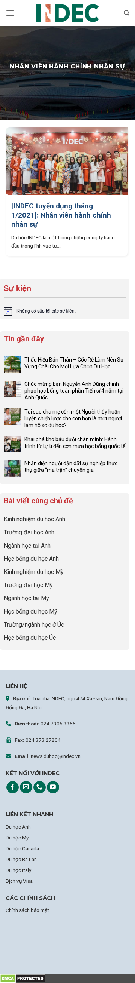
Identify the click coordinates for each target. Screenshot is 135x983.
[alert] (65, 311)
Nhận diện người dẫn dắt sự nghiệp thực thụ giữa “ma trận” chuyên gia (70, 466)
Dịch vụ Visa (19, 881)
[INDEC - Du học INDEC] (67, 13)
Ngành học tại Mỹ (26, 598)
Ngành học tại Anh (27, 545)
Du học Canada (22, 848)
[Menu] (10, 13)
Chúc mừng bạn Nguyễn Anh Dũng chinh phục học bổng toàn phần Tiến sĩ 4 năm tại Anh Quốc (73, 390)
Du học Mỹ (17, 838)
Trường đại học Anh (29, 532)
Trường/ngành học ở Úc (34, 624)
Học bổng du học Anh (31, 558)
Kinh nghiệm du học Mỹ (34, 571)
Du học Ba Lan (21, 859)
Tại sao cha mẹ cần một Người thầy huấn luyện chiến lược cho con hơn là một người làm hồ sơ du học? (73, 418)
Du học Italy (18, 870)
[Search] (126, 13)
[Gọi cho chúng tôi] (39, 787)
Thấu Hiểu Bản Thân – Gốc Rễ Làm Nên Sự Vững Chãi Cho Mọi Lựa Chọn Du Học (74, 363)
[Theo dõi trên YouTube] (53, 787)
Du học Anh (18, 827)
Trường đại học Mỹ (28, 585)
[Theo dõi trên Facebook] (12, 787)
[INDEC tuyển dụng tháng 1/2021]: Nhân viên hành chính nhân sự (61, 215)
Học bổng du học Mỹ (30, 611)
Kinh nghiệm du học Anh (34, 519)
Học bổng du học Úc (30, 637)
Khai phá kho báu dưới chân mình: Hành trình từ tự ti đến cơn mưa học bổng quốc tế (74, 442)
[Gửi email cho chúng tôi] (26, 787)
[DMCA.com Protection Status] (22, 978)
